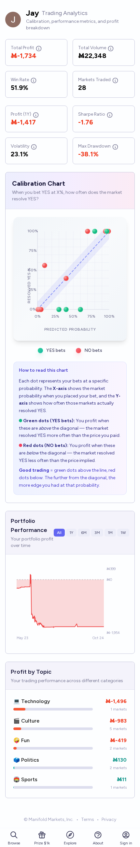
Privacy (109, 819)
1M (110, 532)
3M (97, 532)
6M (84, 532)
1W (123, 532)
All (59, 532)
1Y (71, 532)
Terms (87, 819)
